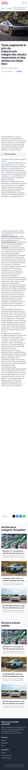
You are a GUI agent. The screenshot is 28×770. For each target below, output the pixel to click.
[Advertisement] (14, 89)
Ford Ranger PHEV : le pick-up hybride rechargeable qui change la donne (13, 581)
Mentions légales (6, 758)
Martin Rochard (8, 71)
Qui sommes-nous (6, 755)
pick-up (22, 384)
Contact (3, 753)
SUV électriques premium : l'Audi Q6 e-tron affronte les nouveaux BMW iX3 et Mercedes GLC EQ (13, 608)
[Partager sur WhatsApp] (24, 516)
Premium (10, 176)
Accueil (3, 8)
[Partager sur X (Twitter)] (13, 516)
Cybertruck (15, 165)
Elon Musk (4, 163)
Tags (2, 745)
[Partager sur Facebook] (17, 516)
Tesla (11, 234)
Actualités (9, 8)
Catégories (4, 743)
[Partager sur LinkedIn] (20, 516)
